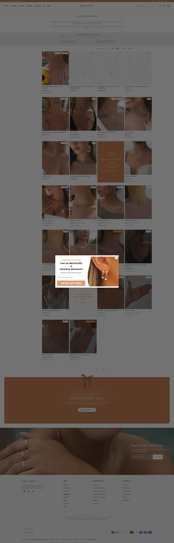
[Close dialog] (116, 257)
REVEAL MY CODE (71, 283)
